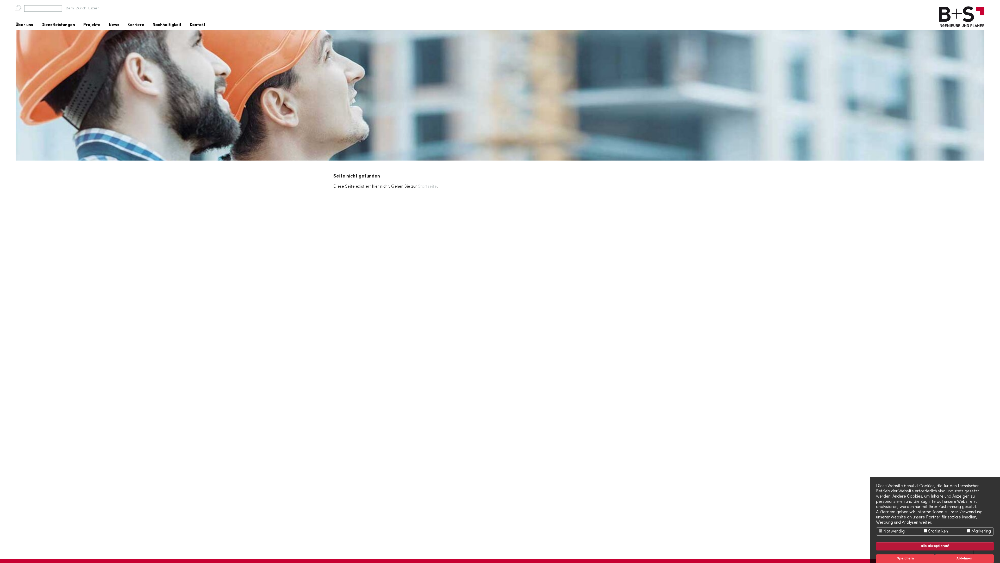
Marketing (980, 531)
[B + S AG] (961, 15)
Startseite (427, 187)
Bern (70, 8)
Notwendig (893, 531)
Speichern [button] (905, 558)
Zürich (81, 8)
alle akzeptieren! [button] (935, 546)
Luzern (93, 8)
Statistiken (937, 531)
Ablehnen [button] (964, 558)
